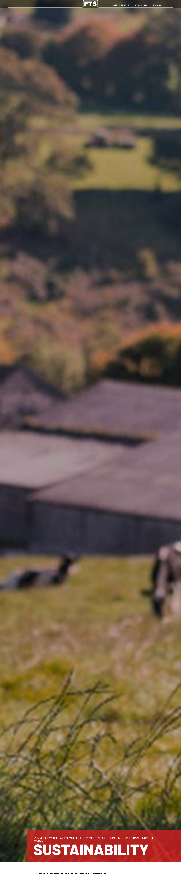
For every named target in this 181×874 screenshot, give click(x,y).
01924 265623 (121, 5)
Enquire (157, 5)
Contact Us (141, 5)
